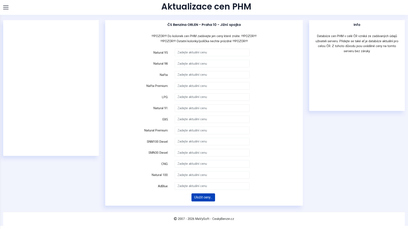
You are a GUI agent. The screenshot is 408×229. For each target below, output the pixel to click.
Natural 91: (160, 108)
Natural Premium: (156, 130)
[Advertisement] (51, 88)
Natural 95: (160, 52)
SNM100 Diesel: (157, 142)
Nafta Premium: (157, 86)
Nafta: (164, 75)
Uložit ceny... (203, 197)
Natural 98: (160, 64)
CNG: (164, 164)
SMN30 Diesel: (158, 153)
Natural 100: (160, 175)
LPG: (165, 97)
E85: (165, 119)
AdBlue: (163, 186)
